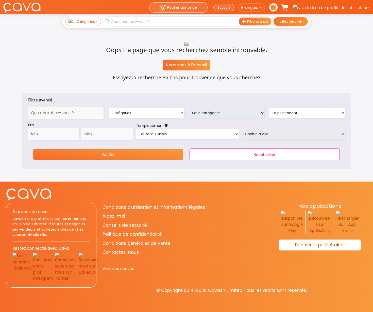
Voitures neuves (118, 269)
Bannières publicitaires (320, 245)
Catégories (86, 21)
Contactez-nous (121, 252)
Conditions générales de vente (137, 243)
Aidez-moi (114, 216)
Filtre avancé (40, 100)
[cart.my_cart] (285, 7)
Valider (108, 154)
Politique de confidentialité (132, 234)
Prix (31, 124)
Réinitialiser (264, 154)
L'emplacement (150, 125)
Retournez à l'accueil (186, 65)
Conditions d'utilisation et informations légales (154, 207)
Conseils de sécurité (125, 225)
